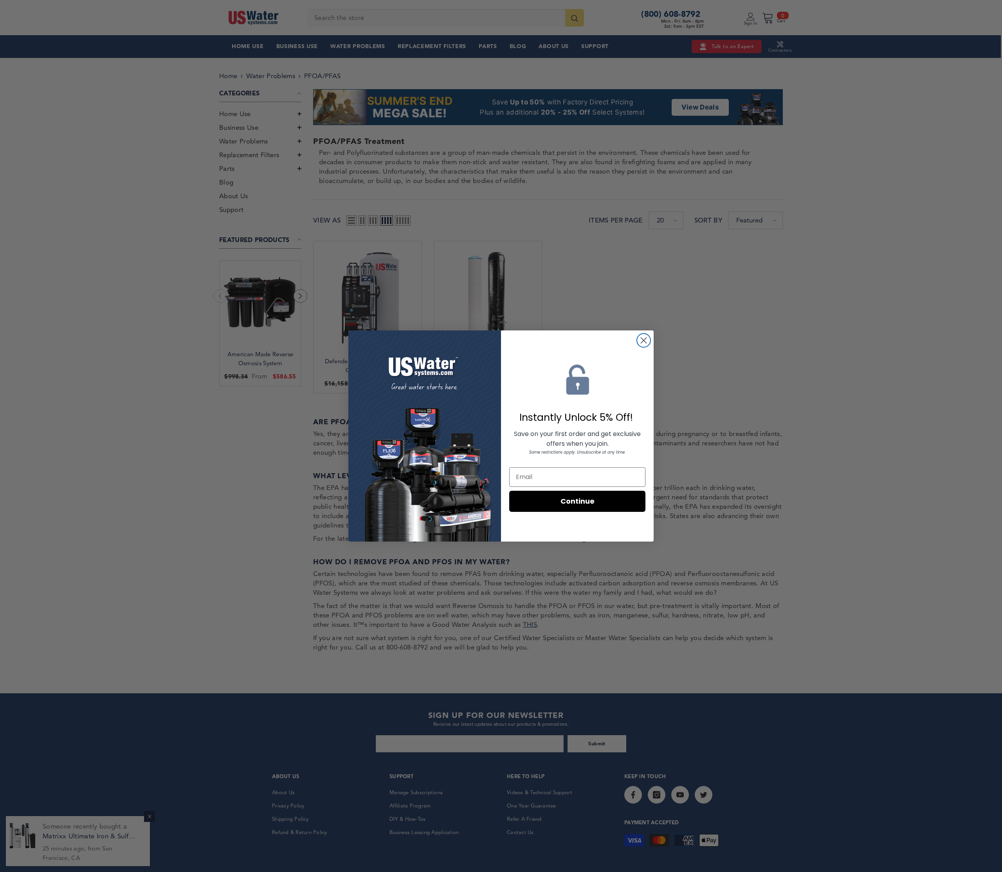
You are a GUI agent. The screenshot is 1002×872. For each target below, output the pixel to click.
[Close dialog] (644, 340)
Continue (577, 501)
